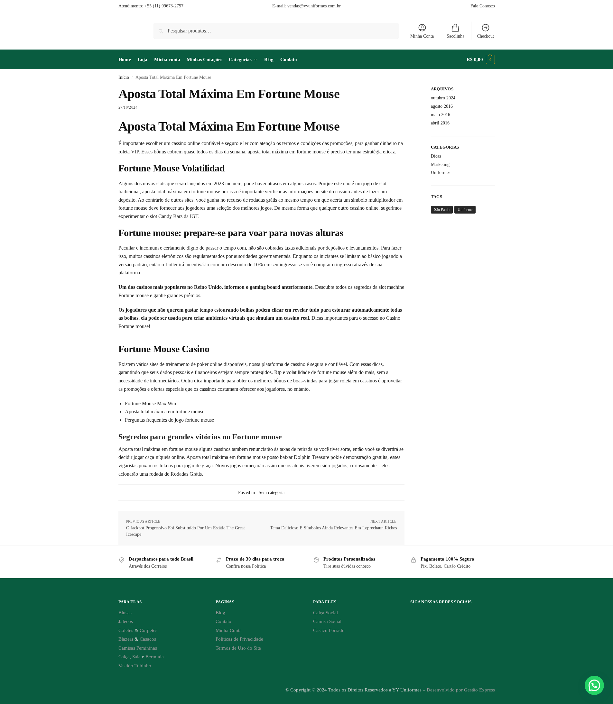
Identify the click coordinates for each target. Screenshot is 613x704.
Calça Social (325, 612)
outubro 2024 (443, 98)
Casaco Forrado (329, 630)
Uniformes (440, 172)
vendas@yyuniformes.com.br (314, 6)
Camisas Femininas (137, 648)
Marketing (440, 164)
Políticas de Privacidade (239, 639)
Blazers (125, 639)
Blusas (125, 612)
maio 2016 (440, 114)
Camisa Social (327, 621)
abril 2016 (440, 123)
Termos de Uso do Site (238, 648)
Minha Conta (422, 36)
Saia (136, 656)
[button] (481, 59)
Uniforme (465, 209)
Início (123, 77)
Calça (124, 656)
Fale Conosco (482, 6)
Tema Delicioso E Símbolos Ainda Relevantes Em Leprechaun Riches (333, 528)
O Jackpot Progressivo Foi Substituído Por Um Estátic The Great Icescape (185, 531)
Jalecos (125, 621)
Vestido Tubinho (134, 665)
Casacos (148, 639)
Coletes (125, 630)
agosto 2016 (442, 106)
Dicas (436, 156)
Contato (223, 621)
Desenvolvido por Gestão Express (461, 689)
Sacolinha (455, 36)
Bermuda (154, 656)
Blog (220, 612)
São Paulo (442, 209)
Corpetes (148, 630)
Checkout (485, 36)
